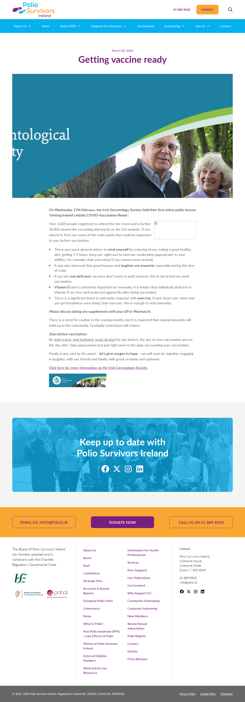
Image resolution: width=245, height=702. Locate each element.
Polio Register (136, 636)
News (45, 26)
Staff (86, 565)
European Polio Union (98, 600)
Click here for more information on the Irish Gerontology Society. (98, 367)
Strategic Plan (92, 581)
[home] (33, 9)
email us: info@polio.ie (44, 522)
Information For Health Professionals (143, 552)
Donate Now (122, 522)
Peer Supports (137, 570)
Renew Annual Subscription (137, 625)
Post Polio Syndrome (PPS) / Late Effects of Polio (101, 633)
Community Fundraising (143, 600)
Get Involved (145, 26)
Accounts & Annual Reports (96, 590)
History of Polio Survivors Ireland (100, 645)
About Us (89, 550)
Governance (91, 608)
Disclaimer (226, 694)
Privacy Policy (188, 694)
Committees (91, 573)
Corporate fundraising (142, 608)
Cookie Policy (208, 694)
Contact (225, 26)
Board (87, 558)
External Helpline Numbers (95, 658)
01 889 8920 (181, 9)
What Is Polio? (93, 623)
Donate (207, 9)
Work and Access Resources (95, 670)
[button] (230, 9)
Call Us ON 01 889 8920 (201, 522)
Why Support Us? (139, 593)
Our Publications (138, 577)
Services (133, 562)
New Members (137, 616)
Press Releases (137, 659)
